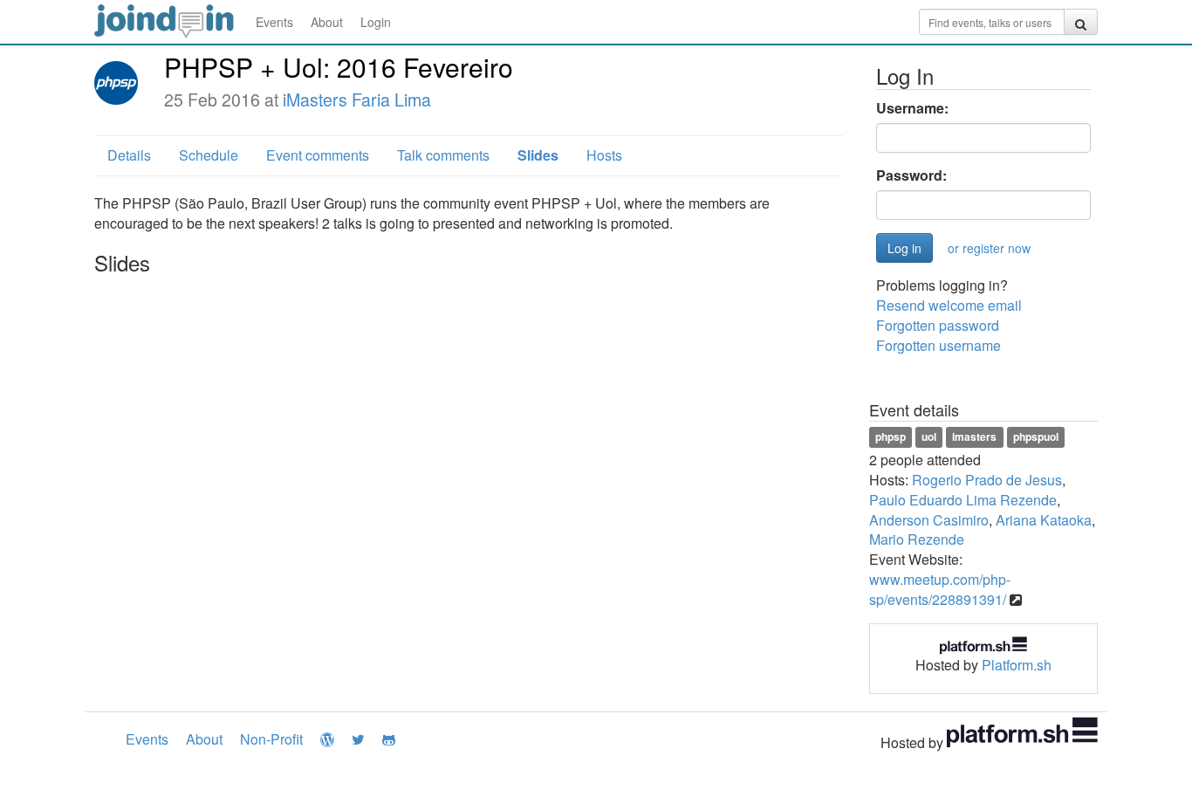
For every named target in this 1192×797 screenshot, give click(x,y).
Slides (537, 155)
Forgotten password (937, 325)
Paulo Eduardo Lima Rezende (963, 500)
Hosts (604, 155)
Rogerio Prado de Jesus (987, 480)
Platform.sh (1017, 665)
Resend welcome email (949, 305)
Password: (911, 175)
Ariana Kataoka (1044, 520)
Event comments (317, 155)
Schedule (208, 155)
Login (375, 22)
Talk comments (443, 155)
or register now (989, 248)
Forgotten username (938, 345)
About (327, 22)
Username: (912, 108)
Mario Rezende (916, 539)
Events (274, 22)
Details (129, 155)
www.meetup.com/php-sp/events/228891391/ (939, 589)
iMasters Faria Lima (357, 99)
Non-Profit (271, 739)
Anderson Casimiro (929, 520)
